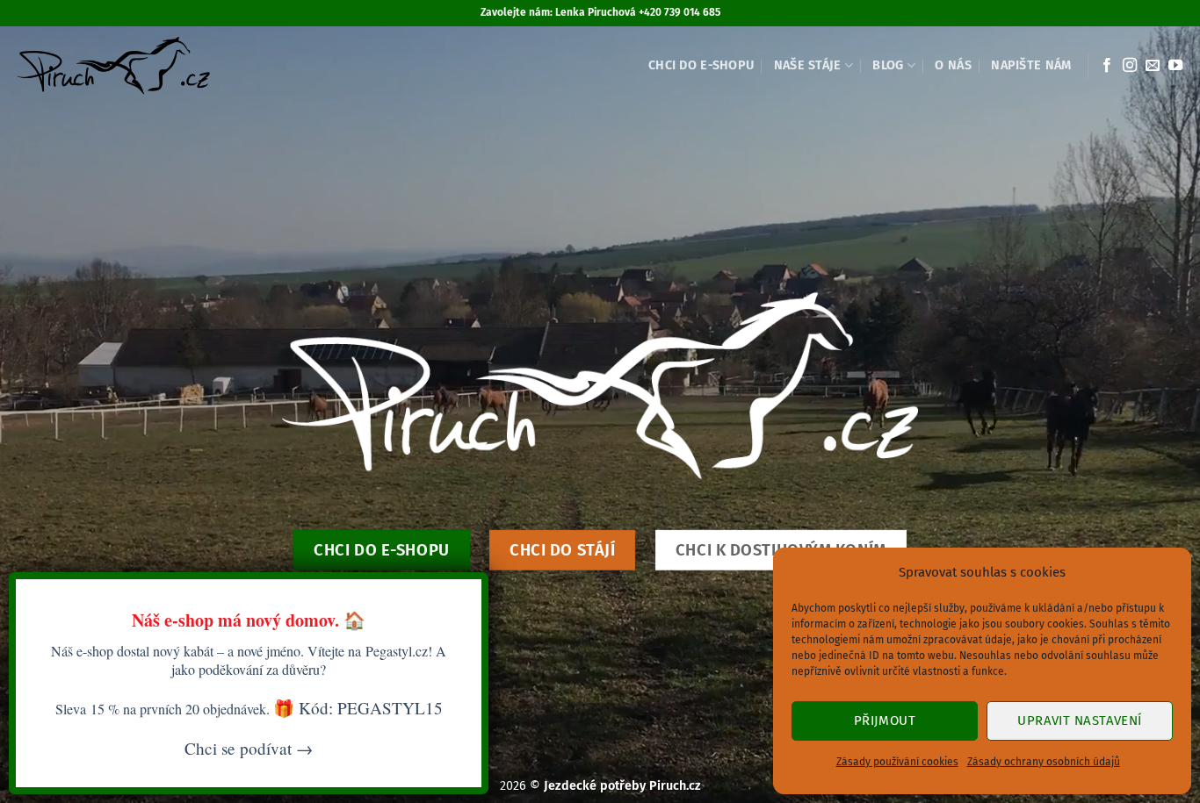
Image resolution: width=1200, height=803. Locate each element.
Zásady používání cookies (897, 762)
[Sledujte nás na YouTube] (1175, 66)
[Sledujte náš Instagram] (1130, 66)
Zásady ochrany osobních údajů (1043, 762)
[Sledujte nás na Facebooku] (1107, 66)
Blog (887, 65)
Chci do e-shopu (701, 65)
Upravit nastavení (1079, 720)
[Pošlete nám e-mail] (1153, 66)
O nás (953, 65)
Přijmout (885, 720)
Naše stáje (808, 65)
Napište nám (1031, 65)
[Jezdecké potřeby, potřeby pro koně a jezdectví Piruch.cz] (113, 65)
